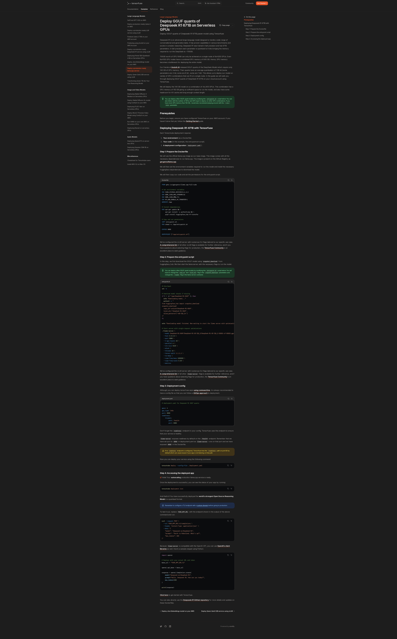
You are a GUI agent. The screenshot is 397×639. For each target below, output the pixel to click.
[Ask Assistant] (231, 180)
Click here (164, 595)
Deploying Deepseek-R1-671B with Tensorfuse (256, 24)
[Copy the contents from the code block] (228, 180)
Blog (161, 9)
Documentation (132, 9)
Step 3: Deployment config (255, 35)
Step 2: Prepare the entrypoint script (258, 32)
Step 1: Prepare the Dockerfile (256, 29)
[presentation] (197, 324)
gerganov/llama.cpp (168, 162)
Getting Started (192, 121)
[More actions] (232, 25)
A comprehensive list (168, 245)
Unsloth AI (175, 67)
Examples (144, 9)
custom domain (202, 505)
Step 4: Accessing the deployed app (258, 39)
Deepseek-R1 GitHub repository (196, 600)
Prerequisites (249, 20)
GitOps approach (200, 393)
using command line (202, 390)
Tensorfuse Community (214, 248)
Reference (154, 9)
